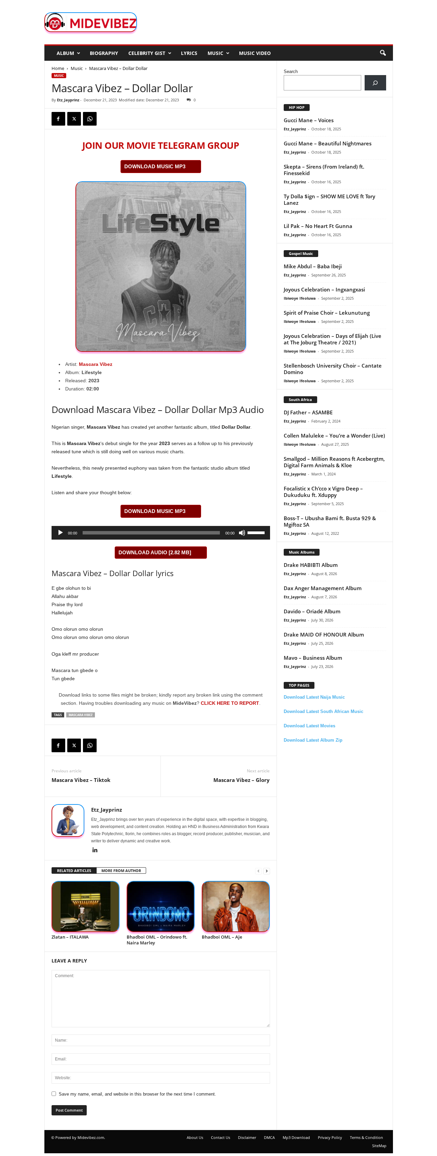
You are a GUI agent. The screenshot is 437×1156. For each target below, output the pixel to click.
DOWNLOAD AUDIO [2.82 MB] (154, 552)
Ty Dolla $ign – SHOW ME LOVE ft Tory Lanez (329, 199)
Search (291, 71)
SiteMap (379, 1145)
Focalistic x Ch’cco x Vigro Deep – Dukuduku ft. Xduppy (323, 491)
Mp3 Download (296, 1137)
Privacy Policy (330, 1137)
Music (215, 53)
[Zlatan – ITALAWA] (86, 906)
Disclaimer (247, 1137)
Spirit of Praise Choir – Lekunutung (327, 312)
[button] (382, 53)
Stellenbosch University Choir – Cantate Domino (333, 368)
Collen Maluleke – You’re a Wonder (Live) (334, 435)
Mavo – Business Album (313, 657)
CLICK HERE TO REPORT (230, 703)
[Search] (375, 82)
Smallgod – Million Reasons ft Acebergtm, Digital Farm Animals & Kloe (334, 462)
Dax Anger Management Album (323, 588)
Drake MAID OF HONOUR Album (324, 634)
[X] (74, 119)
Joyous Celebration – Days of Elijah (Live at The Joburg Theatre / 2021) (332, 339)
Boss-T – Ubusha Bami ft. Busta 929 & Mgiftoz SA (330, 521)
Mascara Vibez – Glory (241, 779)
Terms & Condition (366, 1137)
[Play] (60, 532)
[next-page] (266, 870)
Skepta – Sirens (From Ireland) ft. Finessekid (324, 169)
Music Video (255, 53)
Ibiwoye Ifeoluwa (300, 298)
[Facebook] (58, 119)
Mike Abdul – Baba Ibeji (313, 266)
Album (65, 53)
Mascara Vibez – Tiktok (81, 779)
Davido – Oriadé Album (312, 611)
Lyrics (189, 53)
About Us (195, 1137)
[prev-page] (258, 870)
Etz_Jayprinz (68, 99)
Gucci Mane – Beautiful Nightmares (327, 143)
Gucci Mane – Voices (309, 120)
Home (58, 68)
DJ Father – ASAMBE (308, 412)
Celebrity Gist (146, 53)
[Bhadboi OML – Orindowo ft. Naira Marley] (161, 906)
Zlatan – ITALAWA (70, 937)
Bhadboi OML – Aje (222, 937)
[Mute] (242, 532)
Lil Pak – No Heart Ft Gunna (318, 226)
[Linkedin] (95, 850)
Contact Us (220, 1137)
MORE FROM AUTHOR (121, 870)
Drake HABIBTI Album (311, 564)
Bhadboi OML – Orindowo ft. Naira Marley (157, 940)
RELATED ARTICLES (74, 870)
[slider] (257, 532)
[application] (161, 533)
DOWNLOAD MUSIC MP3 (154, 166)
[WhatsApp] (90, 119)
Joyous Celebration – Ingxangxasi (324, 289)
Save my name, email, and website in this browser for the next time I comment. (137, 1094)
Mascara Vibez (95, 364)
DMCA (269, 1137)
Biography (104, 53)
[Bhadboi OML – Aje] (236, 906)
